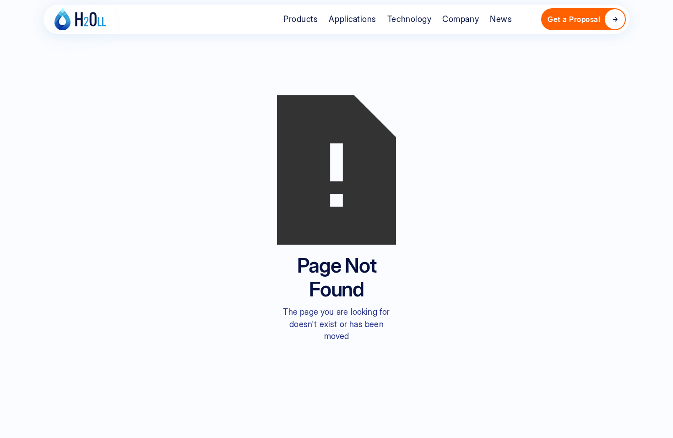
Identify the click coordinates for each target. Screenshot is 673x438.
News (501, 19)
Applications (352, 19)
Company (460, 19)
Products (300, 19)
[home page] (80, 19)
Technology (409, 19)
